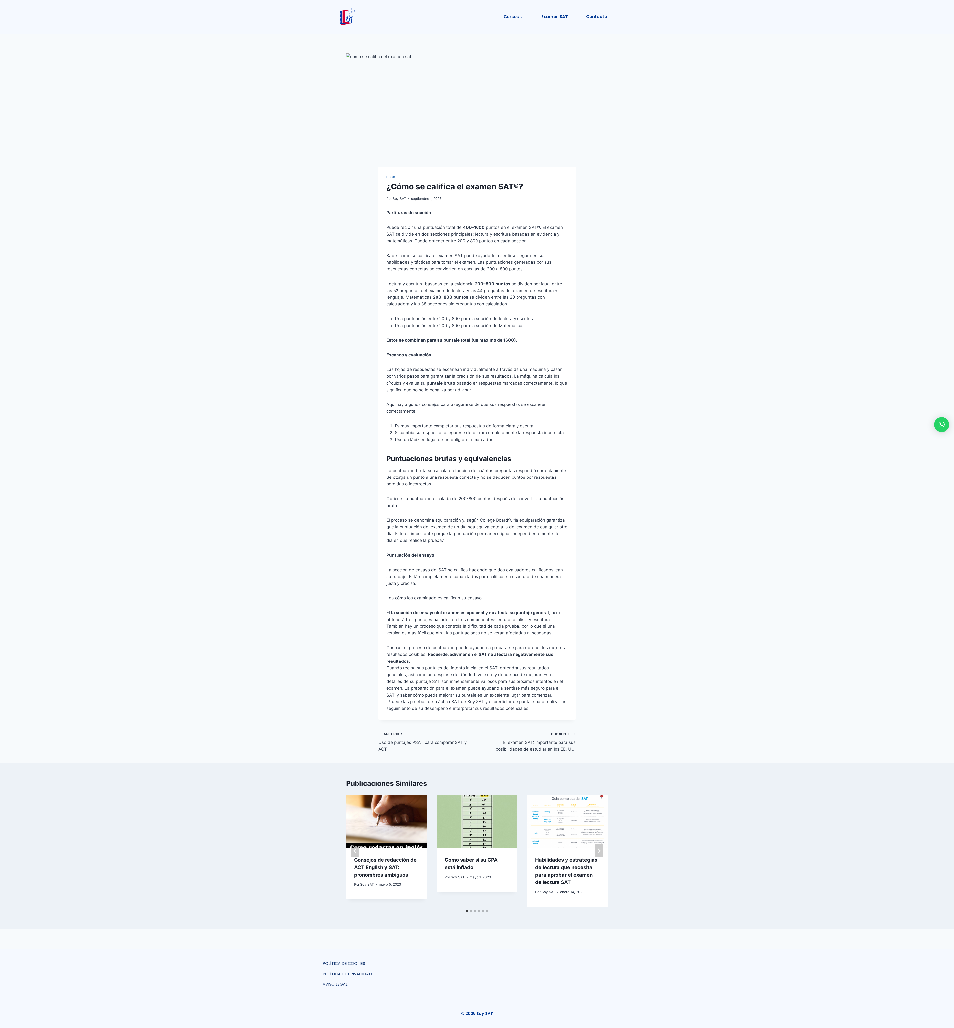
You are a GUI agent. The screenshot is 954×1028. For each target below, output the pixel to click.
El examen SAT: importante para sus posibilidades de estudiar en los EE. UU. (536, 742)
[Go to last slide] (355, 850)
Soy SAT (399, 199)
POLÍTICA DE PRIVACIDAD (347, 974)
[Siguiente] (599, 850)
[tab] (467, 911)
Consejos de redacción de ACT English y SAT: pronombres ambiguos (385, 867)
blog (390, 177)
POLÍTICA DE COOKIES (344, 963)
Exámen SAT (554, 17)
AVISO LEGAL (335, 984)
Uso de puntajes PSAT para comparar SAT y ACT (422, 742)
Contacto (596, 17)
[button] (941, 424)
